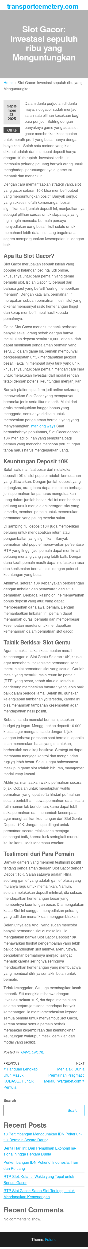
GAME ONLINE (32, 1052)
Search (10, 1100)
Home (9, 82)
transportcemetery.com (42, 6)
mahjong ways (43, 426)
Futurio (51, 1239)
